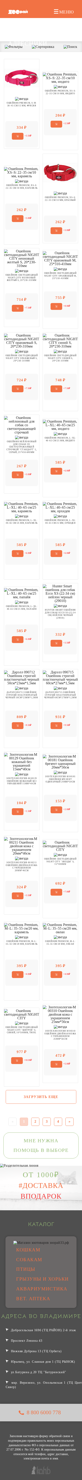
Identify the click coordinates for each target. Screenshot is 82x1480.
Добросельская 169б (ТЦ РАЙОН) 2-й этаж (43, 1330)
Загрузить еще (41, 1097)
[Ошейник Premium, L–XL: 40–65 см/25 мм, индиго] (60, 424)
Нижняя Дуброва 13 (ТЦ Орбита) (36, 1351)
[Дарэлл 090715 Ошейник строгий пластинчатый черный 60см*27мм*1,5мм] (60, 677)
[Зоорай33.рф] (18, 12)
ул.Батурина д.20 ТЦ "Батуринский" (38, 1372)
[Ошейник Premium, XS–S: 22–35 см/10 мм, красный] (60, 172)
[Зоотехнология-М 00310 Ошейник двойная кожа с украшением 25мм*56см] (60, 1014)
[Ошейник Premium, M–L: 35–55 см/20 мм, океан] (60, 928)
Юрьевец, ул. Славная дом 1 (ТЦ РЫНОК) (42, 1361)
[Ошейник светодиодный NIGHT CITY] (60, 845)
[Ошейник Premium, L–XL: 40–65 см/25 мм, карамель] (21, 507)
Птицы (25, 1269)
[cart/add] (17, 136)
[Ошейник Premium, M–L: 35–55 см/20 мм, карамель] (21, 928)
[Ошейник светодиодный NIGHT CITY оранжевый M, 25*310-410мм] (60, 258)
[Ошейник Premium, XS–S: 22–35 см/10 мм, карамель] (21, 172)
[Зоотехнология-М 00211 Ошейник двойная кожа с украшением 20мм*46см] (21, 845)
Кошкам (28, 1250)
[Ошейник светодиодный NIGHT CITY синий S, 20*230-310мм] (60, 340)
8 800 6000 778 (44, 1412)
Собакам (29, 1259)
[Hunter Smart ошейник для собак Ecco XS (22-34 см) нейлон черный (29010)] (60, 593)
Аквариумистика (41, 1289)
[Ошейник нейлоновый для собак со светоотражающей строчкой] (21, 424)
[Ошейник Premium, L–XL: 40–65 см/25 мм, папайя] (21, 593)
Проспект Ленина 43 (26, 1340)
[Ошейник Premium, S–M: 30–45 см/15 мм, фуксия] (21, 77)
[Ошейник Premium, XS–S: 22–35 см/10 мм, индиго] (60, 77)
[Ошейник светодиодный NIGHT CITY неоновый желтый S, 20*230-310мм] (21, 258)
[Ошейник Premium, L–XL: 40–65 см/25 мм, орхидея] (60, 507)
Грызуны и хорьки (42, 1279)
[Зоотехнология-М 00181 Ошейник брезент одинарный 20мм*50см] (60, 761)
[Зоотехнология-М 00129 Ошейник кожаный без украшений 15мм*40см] (21, 761)
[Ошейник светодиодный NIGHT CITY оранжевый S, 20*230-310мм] (21, 340)
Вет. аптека (33, 1298)
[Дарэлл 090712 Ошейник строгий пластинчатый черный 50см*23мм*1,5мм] (21, 677)
